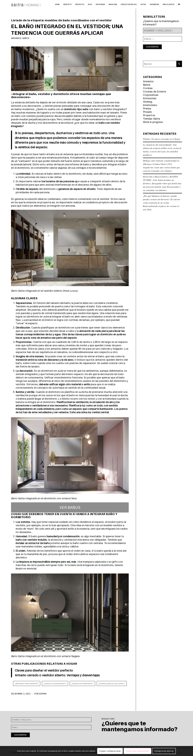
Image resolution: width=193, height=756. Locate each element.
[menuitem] (57, 4)
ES (179, 4)
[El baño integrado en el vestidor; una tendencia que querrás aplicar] (70, 68)
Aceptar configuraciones (110, 751)
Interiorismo (150, 105)
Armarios (16, 38)
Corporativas (150, 94)
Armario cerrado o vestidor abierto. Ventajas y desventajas (57, 675)
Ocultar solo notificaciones (137, 751)
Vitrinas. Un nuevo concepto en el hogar (161, 138)
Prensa (147, 108)
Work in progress (153, 122)
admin (42, 694)
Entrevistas (149, 98)
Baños (25, 38)
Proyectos (149, 115)
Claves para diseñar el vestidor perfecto (44, 670)
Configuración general (164, 751)
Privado (147, 111)
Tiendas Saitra (151, 118)
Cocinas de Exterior (154, 91)
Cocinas (148, 88)
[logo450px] (26, 4)
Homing (147, 101)
